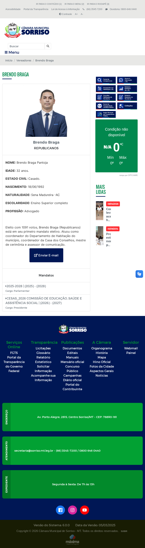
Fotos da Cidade (102, 366)
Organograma (101, 348)
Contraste (66, 14)
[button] (48, 46)
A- (82, 14)
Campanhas (72, 375)
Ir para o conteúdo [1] (49, 4)
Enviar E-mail (48, 255)
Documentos (72, 348)
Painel (131, 352)
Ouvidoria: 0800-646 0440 (123, 9)
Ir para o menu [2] (74, 4)
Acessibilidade (13, 9)
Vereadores (23, 60)
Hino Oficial (102, 362)
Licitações (43, 348)
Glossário (43, 352)
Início (8, 60)
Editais (72, 352)
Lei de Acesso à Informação (65, 9)
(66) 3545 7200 (94, 9)
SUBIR (124, 531)
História (102, 352)
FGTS (14, 352)
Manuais (72, 357)
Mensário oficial (72, 362)
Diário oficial (72, 380)
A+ (76, 14)
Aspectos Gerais (102, 371)
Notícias (102, 375)
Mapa (102, 357)
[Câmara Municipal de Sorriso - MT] (26, 30)
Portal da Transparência (36, 9)
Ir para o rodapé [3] (98, 4)
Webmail (131, 348)
